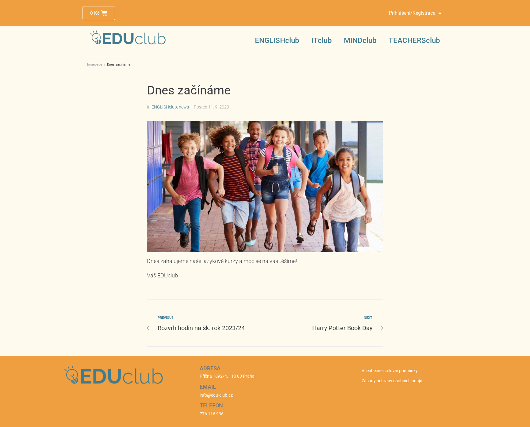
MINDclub (360, 40)
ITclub (321, 40)
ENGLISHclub (277, 40)
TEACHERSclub (414, 40)
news (184, 107)
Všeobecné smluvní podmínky (390, 370)
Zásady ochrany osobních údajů (392, 380)
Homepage (94, 65)
